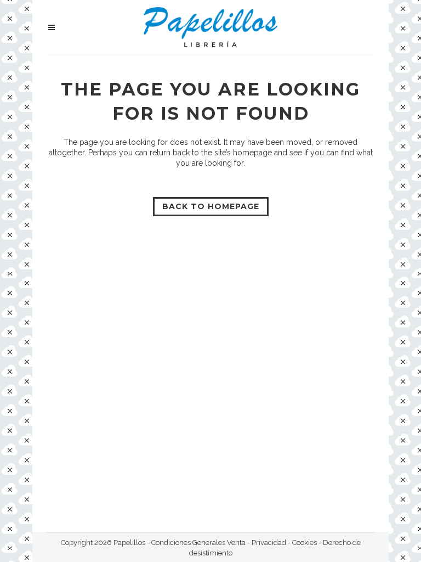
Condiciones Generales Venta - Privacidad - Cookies (234, 542)
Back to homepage (210, 206)
